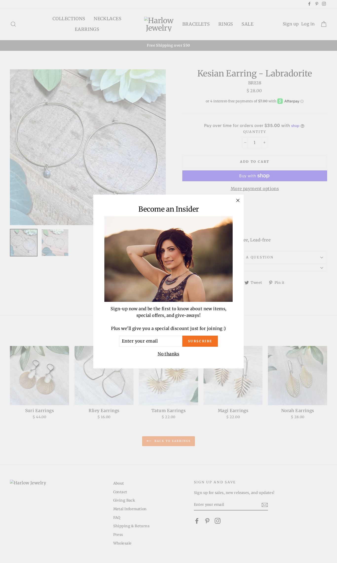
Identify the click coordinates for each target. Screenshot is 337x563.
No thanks (168, 353)
